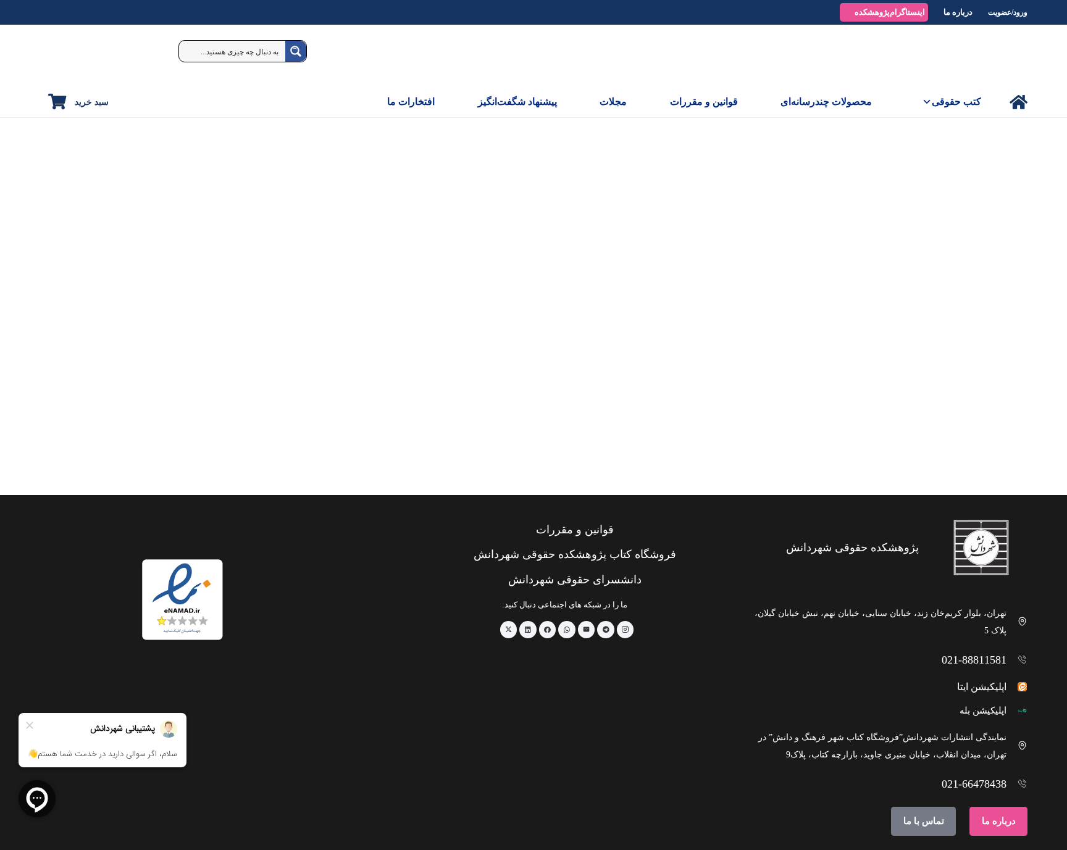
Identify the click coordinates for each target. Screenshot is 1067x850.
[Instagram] (625, 629)
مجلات (613, 101)
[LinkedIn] (528, 629)
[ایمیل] (586, 629)
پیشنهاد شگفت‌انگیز (517, 101)
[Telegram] (605, 629)
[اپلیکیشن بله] (1017, 711)
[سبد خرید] (57, 101)
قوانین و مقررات (704, 101)
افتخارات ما (411, 101)
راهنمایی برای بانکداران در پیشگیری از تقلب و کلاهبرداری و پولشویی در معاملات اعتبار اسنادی (930, 442)
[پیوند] (1018, 102)
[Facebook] (547, 629)
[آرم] (999, 55)
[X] (508, 629)
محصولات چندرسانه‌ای (826, 101)
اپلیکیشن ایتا (981, 686)
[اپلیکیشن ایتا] (1017, 686)
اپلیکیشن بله (983, 710)
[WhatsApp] (566, 629)
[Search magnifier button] (295, 51)
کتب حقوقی (956, 101)
